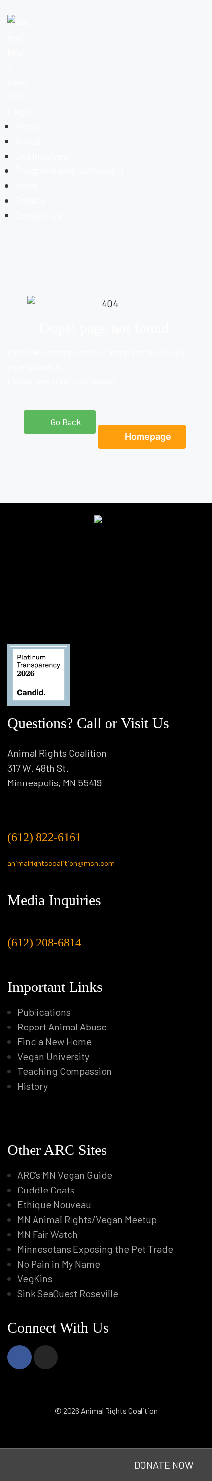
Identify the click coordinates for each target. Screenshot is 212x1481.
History (32, 1086)
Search (53, 1465)
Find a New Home (54, 1041)
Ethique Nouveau (54, 1204)
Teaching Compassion (64, 1071)
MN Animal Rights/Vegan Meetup (87, 1219)
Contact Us (38, 215)
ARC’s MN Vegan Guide (64, 1175)
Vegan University (53, 1056)
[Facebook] (19, 1357)
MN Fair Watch (47, 1234)
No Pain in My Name (58, 1264)
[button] (60, 422)
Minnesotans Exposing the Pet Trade (95, 1249)
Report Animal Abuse (61, 1026)
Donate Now (163, 1465)
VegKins (34, 1278)
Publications (44, 1012)
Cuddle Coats (45, 1189)
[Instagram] (46, 1357)
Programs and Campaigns (70, 170)
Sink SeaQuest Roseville (67, 1293)
